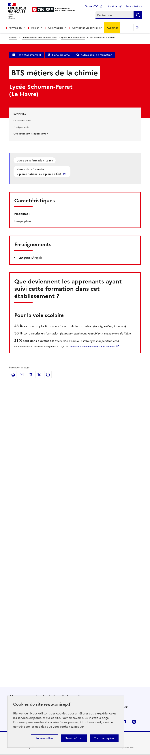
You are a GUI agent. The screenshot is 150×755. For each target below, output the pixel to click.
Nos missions (134, 6)
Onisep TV (91, 6)
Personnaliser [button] (44, 738)
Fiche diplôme (61, 55)
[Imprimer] (12, 374)
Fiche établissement (28, 55)
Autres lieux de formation (96, 55)
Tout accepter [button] (104, 738)
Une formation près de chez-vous (39, 37)
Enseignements (21, 126)
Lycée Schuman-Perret (73, 37)
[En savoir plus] (65, 173)
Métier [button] (35, 27)
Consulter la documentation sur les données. (92, 346)
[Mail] (21, 374)
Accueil (13, 37)
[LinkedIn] (30, 374)
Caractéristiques (22, 120)
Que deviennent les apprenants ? (31, 133)
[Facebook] (48, 374)
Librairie (112, 6)
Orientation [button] (55, 27)
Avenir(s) (112, 27)
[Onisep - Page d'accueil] (43, 9)
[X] (39, 374)
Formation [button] (15, 27)
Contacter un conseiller (87, 27)
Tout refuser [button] (73, 738)
